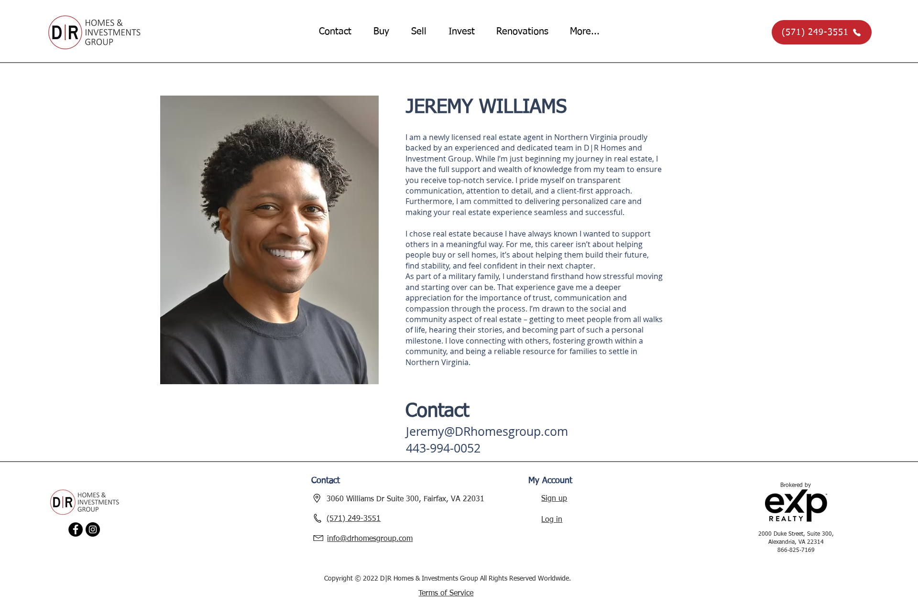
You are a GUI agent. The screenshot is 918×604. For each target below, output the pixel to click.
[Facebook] (75, 529)
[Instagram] (93, 529)
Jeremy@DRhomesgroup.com (487, 431)
